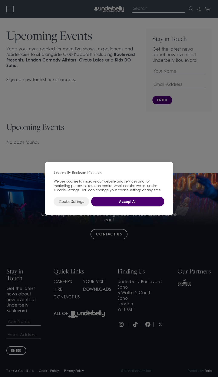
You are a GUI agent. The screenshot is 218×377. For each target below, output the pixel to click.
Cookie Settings (71, 201)
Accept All (127, 201)
